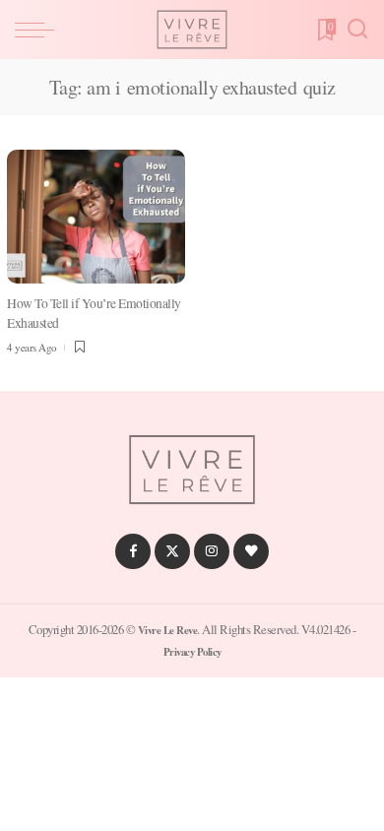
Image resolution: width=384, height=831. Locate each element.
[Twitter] (172, 551)
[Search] (357, 29)
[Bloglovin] (251, 551)
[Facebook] (133, 551)
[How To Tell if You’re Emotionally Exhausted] (96, 217)
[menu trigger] (39, 29)
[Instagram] (211, 551)
